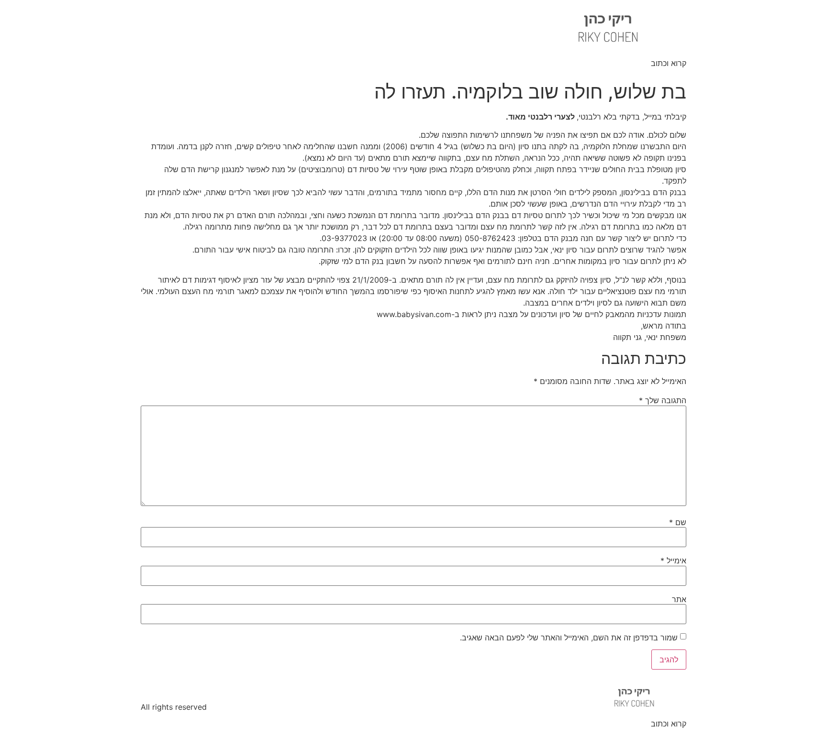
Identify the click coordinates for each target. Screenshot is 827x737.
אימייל (673, 560)
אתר (679, 599)
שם (677, 522)
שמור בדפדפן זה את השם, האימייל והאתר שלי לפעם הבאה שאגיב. (569, 637)
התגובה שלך (662, 400)
